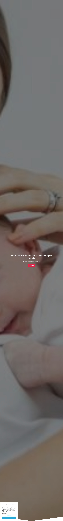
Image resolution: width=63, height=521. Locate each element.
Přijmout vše (9, 517)
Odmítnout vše (9, 515)
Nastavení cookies (4, 513)
